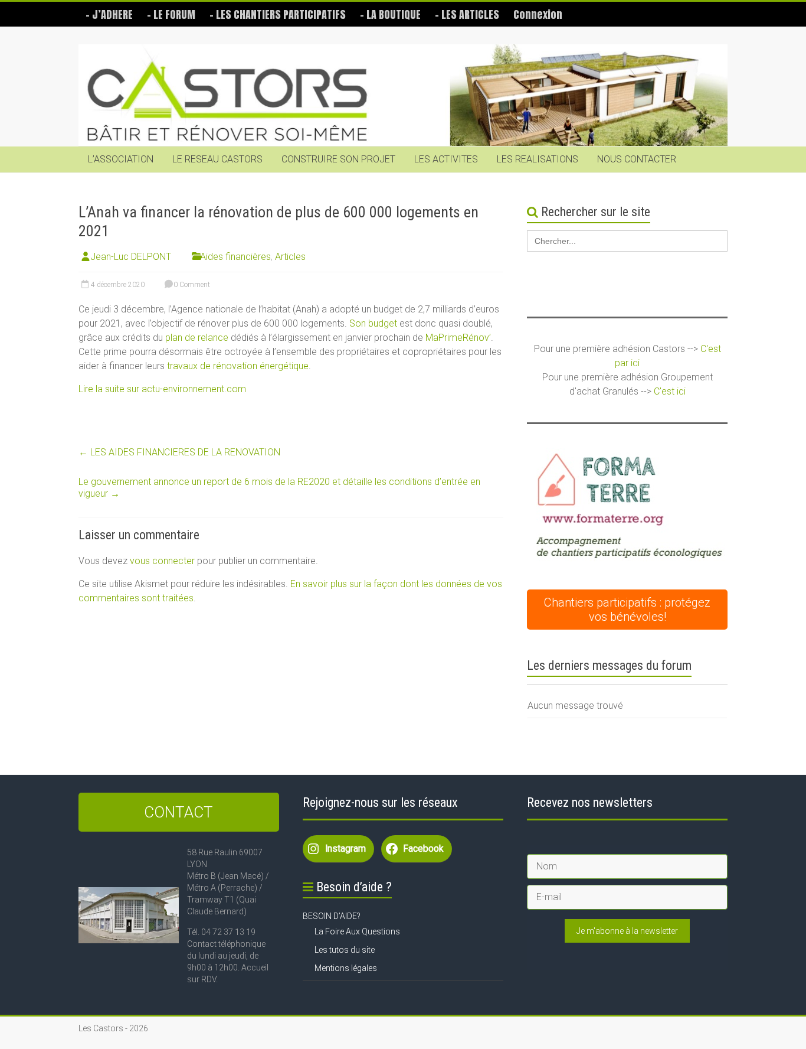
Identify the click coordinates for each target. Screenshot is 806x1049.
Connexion (537, 14)
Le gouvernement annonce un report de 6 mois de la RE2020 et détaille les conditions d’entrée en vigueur (279, 487)
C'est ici (670, 391)
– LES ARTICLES (467, 14)
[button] (627, 508)
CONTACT (178, 812)
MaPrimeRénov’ (458, 337)
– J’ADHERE (109, 14)
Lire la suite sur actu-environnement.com (162, 389)
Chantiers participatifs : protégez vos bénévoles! (627, 609)
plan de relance (196, 337)
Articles (290, 256)
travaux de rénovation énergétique (238, 366)
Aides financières (235, 256)
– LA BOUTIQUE (390, 14)
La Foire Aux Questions (357, 931)
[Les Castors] (403, 95)
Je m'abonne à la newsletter (627, 931)
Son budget (373, 323)
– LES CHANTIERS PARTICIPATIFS (277, 14)
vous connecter (162, 560)
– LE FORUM (171, 14)
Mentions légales (345, 968)
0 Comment (191, 285)
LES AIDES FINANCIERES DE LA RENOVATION (179, 452)
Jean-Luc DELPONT (130, 256)
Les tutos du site (344, 949)
